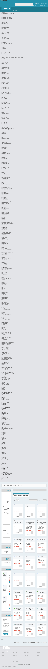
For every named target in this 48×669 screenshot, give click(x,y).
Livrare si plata (15, 655)
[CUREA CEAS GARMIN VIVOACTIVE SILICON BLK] (5, 587)
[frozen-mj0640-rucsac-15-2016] (42, 505)
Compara (17, 516)
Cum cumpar (29, 8)
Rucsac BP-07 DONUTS (29, 613)
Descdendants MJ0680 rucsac (17, 509)
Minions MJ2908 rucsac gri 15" (17, 544)
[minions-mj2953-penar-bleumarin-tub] (42, 540)
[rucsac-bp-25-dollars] (18, 624)
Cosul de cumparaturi (28, 657)
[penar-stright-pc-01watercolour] (42, 574)
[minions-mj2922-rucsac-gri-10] (30, 540)
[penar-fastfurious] (42, 557)
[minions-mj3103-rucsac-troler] (18, 557)
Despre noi (21, 8)
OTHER (8, 502)
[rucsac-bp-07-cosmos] (18, 609)
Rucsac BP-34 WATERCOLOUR (29, 629)
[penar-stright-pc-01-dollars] (18, 574)
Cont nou (25, 653)
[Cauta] (32, 4)
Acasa (14, 8)
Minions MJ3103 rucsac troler (17, 561)
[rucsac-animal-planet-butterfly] (18, 592)
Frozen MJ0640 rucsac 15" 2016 (41, 509)
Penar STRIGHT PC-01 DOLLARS (17, 578)
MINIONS (8, 501)
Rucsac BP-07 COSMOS (17, 613)
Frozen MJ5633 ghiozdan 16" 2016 (18, 526)
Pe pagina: (40, 500)
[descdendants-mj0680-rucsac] (18, 505)
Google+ (37, 655)
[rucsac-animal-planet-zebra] (42, 592)
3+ (7, 522)
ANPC (3, 653)
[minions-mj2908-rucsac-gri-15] (18, 540)
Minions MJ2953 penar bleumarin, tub (41, 544)
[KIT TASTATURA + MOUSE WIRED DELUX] (5, 598)
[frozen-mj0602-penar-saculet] (30, 505)
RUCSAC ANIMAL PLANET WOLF (29, 596)
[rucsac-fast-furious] (42, 624)
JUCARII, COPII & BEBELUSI (11, 485)
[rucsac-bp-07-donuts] (30, 609)
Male (7, 533)
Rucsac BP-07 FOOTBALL (40, 613)
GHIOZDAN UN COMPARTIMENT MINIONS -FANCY (29, 527)
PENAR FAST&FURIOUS (41, 560)
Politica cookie (15, 661)
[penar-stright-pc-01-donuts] (30, 574)
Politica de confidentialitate (17, 657)
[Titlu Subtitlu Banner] (6, 639)
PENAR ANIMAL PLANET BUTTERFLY (29, 561)
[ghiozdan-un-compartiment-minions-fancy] (30, 522)
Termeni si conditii (16, 653)
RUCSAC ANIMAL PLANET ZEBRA (41, 596)
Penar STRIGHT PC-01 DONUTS (29, 578)
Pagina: (14, 500)
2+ (7, 520)
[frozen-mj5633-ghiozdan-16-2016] (18, 522)
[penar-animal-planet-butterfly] (30, 557)
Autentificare (26, 652)
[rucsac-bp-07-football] (42, 609)
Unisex (8, 535)
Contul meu (26, 655)
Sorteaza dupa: (26, 500)
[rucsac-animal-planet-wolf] (30, 592)
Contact (15, 10)
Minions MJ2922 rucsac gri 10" (29, 544)
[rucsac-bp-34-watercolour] (30, 625)
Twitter (37, 653)
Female (8, 532)
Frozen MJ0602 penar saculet (29, 509)
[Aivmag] (4, 2)
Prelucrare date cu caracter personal (17, 659)
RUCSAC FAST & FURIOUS (41, 628)
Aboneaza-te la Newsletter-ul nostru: (5, 619)
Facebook (38, 652)
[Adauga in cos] (20, 514)
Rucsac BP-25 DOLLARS (17, 628)
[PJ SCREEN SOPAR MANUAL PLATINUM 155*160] (5, 574)
